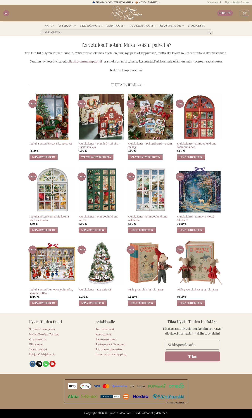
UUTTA (49, 25)
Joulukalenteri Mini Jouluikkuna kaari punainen (196, 145)
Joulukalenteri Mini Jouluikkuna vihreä (98, 218)
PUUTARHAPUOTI (141, 25)
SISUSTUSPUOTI (170, 25)
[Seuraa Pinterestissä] (52, 364)
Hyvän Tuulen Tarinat (237, 2)
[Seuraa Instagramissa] (33, 364)
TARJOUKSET (196, 25)
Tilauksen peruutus (109, 349)
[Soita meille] (46, 364)
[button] (6, 13)
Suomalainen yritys (42, 329)
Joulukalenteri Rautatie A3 (95, 289)
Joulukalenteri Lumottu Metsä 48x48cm (195, 218)
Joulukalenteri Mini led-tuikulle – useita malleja (99, 145)
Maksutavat (103, 334)
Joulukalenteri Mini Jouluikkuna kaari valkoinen (49, 218)
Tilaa (192, 356)
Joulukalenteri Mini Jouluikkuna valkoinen (147, 218)
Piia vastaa (36, 344)
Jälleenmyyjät (38, 349)
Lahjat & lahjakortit (42, 354)
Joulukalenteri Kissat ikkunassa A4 (51, 143)
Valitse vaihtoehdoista (96, 157)
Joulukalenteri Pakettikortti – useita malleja (150, 145)
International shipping (111, 354)
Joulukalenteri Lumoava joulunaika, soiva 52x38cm (51, 291)
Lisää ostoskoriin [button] (43, 157)
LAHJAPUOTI (114, 25)
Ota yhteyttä (214, 2)
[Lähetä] (209, 32)
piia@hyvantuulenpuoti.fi (84, 61)
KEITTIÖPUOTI (90, 25)
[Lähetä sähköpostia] (39, 364)
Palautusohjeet (106, 339)
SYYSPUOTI (66, 25)
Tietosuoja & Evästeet (110, 344)
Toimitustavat (105, 329)
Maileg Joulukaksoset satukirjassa (197, 289)
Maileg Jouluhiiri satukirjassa (145, 289)
